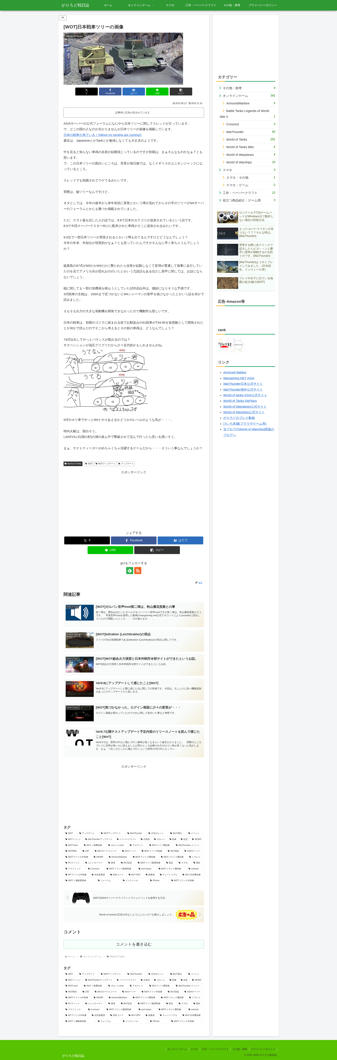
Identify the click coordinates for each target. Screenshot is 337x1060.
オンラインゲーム (177, 1049)
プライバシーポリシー (263, 1049)
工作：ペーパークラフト (215, 1049)
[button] (181, 91)
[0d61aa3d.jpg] (106, 379)
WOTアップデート (106, 463)
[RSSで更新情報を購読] (137, 570)
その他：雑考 (239, 1049)
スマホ (194, 1049)
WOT (90, 463)
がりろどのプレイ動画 (239, 418)
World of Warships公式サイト (244, 412)
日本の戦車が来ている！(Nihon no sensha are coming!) (102, 135)
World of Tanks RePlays (240, 401)
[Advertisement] (134, 499)
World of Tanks (74, 463)
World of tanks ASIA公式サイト (245, 395)
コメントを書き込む (134, 944)
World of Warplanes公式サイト (245, 406)
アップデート (127, 463)
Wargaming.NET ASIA (238, 378)
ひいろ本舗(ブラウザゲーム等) (244, 423)
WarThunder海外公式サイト (243, 389)
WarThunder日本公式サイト (243, 384)
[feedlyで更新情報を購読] (129, 570)
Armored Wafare (234, 372)
